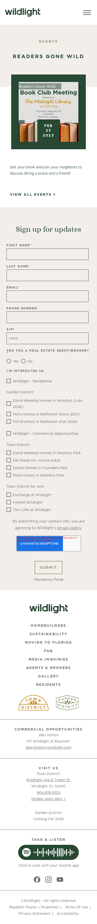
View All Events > (33, 194)
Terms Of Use (76, 907)
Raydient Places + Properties (34, 907)
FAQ (48, 650)
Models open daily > (48, 798)
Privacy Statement (34, 913)
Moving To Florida (48, 642)
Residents (48, 684)
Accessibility (68, 913)
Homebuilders (48, 625)
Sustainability (48, 633)
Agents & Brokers (48, 667)
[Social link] (37, 879)
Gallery (48, 676)
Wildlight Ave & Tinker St (48, 779)
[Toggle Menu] (87, 12)
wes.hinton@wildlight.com (48, 747)
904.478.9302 (48, 792)
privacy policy (69, 527)
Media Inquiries (49, 659)
